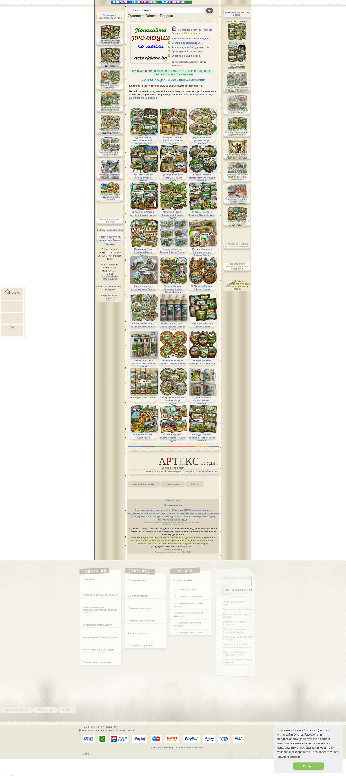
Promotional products (200, 510)
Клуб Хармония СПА (178, 510)
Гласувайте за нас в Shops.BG (173, 520)
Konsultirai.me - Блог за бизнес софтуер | (165, 513)
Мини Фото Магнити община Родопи (143, 436)
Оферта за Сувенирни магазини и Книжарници (237, 646)
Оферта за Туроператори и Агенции (238, 638)
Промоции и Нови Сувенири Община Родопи (143, 252)
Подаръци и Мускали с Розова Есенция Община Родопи (172, 326)
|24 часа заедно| (207, 516)
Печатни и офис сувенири (141, 621)
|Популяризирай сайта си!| (144, 516)
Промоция (108, 15)
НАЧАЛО (15, 293)
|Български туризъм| (168, 516)
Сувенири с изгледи (190, 30)
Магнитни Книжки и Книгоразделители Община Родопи (202, 252)
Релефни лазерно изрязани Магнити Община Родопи (202, 178)
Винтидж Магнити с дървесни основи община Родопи (202, 438)
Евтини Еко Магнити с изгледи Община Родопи (143, 324)
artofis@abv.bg (110, 276)
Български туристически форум (151, 510)
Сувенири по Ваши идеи (185, 589)
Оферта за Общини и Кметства (235, 603)
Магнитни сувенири (142, 538)
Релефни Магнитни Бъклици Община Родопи (202, 361)
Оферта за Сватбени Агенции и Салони (235, 630)
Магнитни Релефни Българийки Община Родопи (172, 215)
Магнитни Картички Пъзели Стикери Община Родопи (172, 438)
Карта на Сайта (173, 501)
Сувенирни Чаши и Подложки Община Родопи (201, 400)
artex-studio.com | (173, 549)
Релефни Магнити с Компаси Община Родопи (202, 213)
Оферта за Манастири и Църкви (236, 615)
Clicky (86, 754)
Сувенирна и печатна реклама (188, 595)
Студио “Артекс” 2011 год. (109, 297)
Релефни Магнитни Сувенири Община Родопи (172, 140)
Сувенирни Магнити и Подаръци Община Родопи (172, 178)
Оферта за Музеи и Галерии (239, 609)
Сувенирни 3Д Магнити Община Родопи (202, 324)
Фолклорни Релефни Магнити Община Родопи (172, 361)
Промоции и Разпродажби (187, 51)
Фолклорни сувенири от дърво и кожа (179, 538)
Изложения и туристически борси (189, 544)
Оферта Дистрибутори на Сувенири (237, 661)
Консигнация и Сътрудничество (190, 47)
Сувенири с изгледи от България (100, 595)
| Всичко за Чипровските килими (202, 513)
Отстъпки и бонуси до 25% (187, 42)
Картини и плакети (137, 633)
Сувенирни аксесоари (139, 608)
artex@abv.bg (110, 279)
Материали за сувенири (140, 645)
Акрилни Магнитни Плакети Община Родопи (172, 250)
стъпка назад (172, 484)
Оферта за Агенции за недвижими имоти (235, 653)
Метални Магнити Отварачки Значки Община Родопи (172, 289)
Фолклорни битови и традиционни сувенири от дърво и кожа (100, 610)
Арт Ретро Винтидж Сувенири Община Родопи (143, 178)
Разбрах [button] (308, 766)
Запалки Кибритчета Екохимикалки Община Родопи (143, 363)
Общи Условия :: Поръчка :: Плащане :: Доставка (177, 747)
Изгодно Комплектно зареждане (190, 38)
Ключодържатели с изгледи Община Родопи (143, 287)
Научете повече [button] (289, 756)
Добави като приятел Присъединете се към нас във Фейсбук (110, 235)
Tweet (12, 327)
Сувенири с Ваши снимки (186, 55)
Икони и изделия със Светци (98, 650)
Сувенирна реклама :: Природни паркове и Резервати (188, 634)
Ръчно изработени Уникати (97, 662)
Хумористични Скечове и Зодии (100, 637)
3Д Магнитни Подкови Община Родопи (202, 287)
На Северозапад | (136, 513)
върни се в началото (143, 484)
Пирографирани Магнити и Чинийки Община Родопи (172, 400)
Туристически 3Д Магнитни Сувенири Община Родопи (143, 140)
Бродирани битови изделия (97, 625)
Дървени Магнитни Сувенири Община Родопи (202, 140)
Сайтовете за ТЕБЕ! (189, 516)
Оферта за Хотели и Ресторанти (234, 623)
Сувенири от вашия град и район (236, 13)
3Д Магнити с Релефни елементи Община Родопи (143, 213)
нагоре (194, 484)
